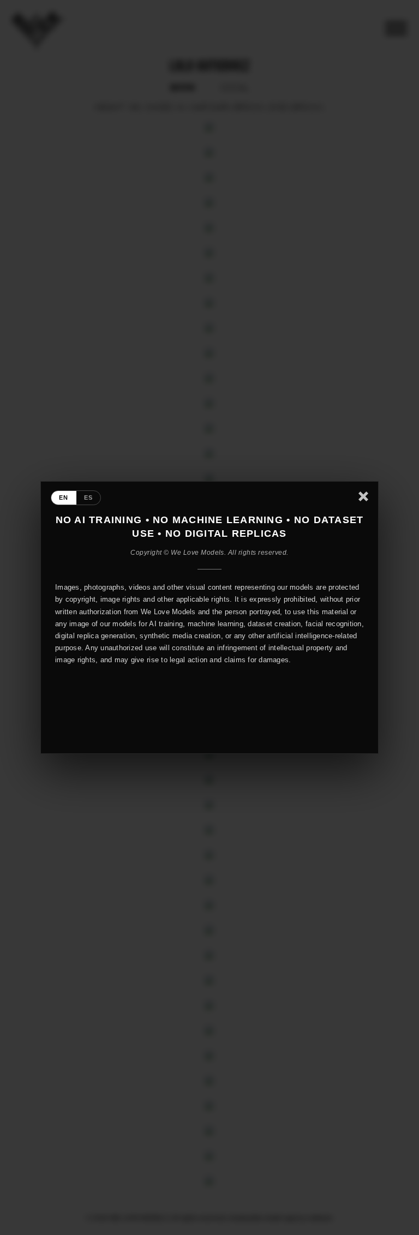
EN (64, 497)
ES (88, 497)
